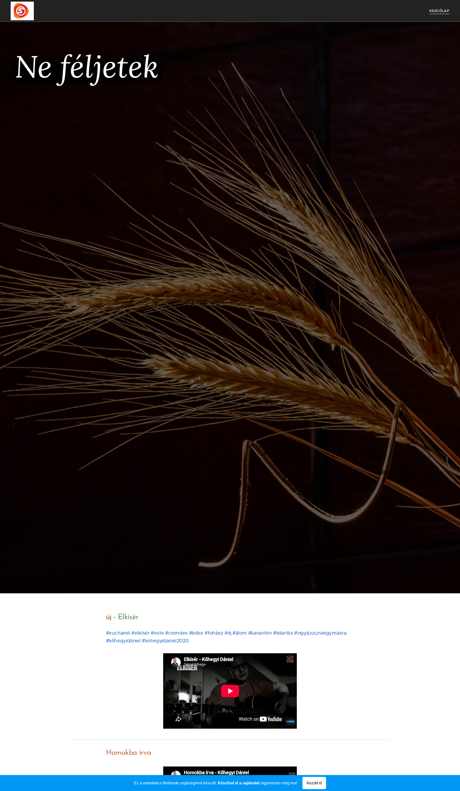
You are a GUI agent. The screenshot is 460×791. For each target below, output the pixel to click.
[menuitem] (438, 11)
